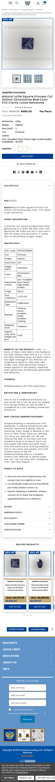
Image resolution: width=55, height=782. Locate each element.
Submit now (27, 719)
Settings (9, 777)
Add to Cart (15, 607)
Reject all (26, 777)
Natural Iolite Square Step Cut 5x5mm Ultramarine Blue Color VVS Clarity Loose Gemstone (15, 590)
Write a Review (23, 107)
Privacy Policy (22, 772)
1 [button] (24, 615)
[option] (27, 43)
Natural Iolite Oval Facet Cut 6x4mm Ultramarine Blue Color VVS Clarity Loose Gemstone (39, 590)
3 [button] (31, 615)
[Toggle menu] (10, 3)
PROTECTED (30, 761)
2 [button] (27, 615)
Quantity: (7, 148)
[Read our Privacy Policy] (44, 713)
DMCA (22, 761)
